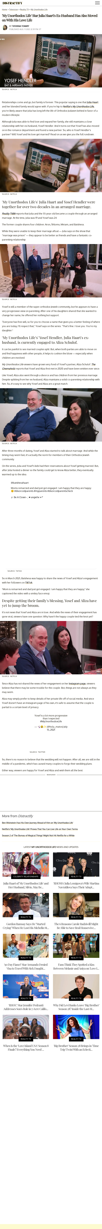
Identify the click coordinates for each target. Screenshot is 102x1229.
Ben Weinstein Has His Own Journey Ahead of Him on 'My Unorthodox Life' (37, 822)
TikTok (28, 582)
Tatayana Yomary (20, 26)
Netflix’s (67, 106)
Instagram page (77, 683)
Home (4, 9)
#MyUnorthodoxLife (51, 721)
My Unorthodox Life (39, 9)
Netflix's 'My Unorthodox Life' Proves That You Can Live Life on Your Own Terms (40, 829)
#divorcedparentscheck (60, 490)
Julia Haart (92, 102)
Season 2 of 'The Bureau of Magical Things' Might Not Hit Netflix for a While (38, 835)
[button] (98, 3)
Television (13, 9)
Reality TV (24, 9)
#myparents (40, 490)
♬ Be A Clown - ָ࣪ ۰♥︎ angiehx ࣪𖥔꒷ (27, 497)
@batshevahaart (20, 482)
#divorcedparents (23, 490)
